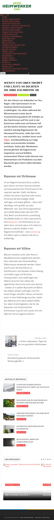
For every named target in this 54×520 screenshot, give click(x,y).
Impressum (38, 517)
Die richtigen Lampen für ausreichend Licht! (27, 440)
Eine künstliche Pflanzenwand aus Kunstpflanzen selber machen (31, 401)
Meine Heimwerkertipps (27, 517)
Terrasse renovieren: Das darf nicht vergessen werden (32, 414)
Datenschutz (46, 517)
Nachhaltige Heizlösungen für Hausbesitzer (30, 427)
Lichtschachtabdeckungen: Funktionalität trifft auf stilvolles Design (32, 387)
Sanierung (35, 231)
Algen (7, 139)
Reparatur (13, 222)
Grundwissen (23, 95)
